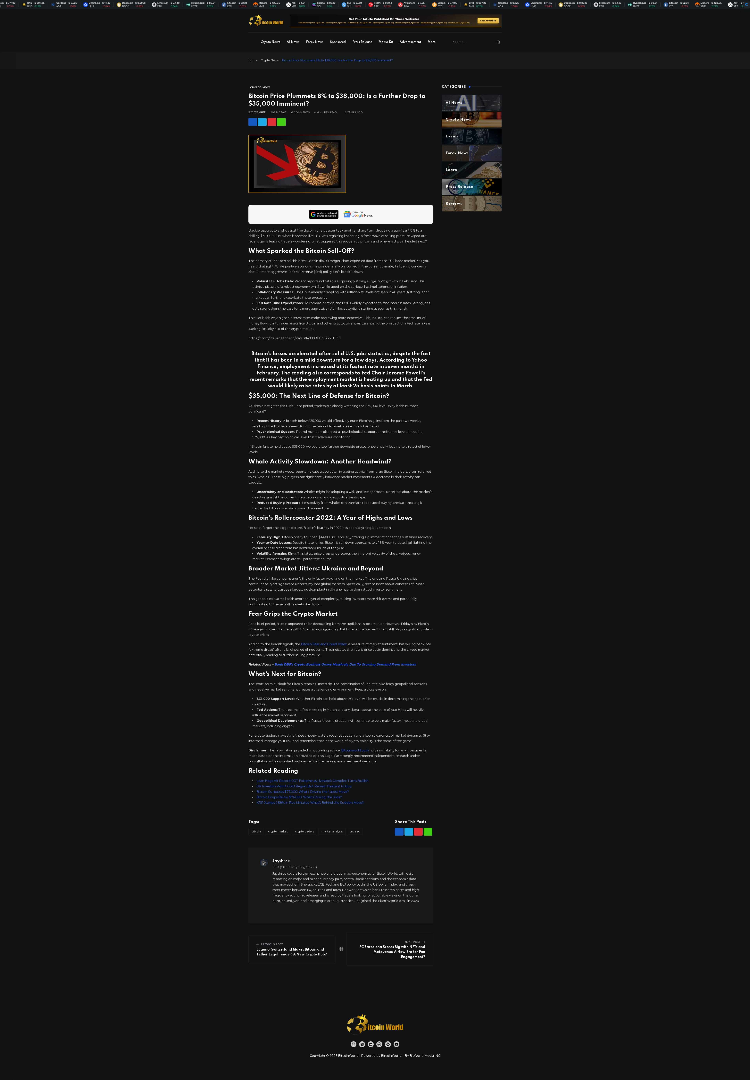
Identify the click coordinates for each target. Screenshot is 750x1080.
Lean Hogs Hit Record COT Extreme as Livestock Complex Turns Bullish (312, 781)
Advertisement (410, 42)
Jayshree (259, 112)
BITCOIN (256, 831)
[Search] (499, 42)
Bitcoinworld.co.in (355, 750)
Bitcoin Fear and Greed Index (324, 644)
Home (252, 60)
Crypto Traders (304, 831)
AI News (293, 42)
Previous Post (272, 944)
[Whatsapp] (281, 122)
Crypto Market (278, 831)
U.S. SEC (355, 831)
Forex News (314, 42)
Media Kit (386, 42)
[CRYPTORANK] (746, 5)
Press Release (362, 42)
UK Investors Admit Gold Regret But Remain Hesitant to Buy (304, 786)
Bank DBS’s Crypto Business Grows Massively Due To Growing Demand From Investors (345, 664)
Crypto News (270, 42)
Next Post (413, 941)
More (432, 42)
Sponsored (338, 42)
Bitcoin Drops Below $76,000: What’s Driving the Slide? (299, 797)
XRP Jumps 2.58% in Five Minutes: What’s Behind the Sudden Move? (310, 803)
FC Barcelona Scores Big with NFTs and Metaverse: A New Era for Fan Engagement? (392, 952)
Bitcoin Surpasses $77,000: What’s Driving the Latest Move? (303, 792)
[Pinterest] (272, 122)
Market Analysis (332, 831)
